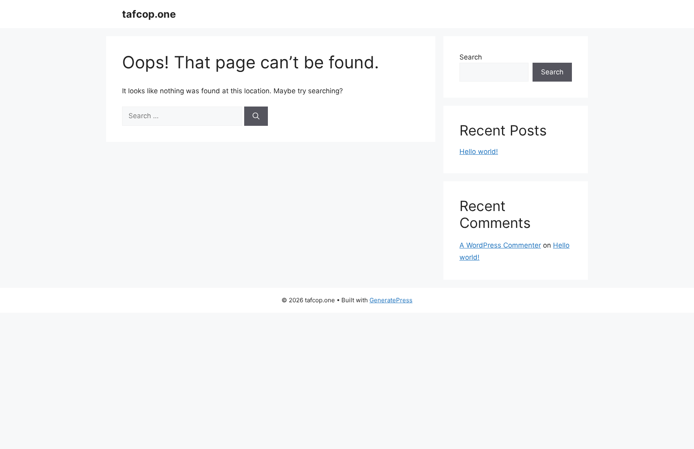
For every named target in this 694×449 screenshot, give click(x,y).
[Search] (256, 116)
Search (470, 57)
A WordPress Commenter (500, 245)
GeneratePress (390, 300)
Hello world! (478, 152)
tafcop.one (149, 14)
